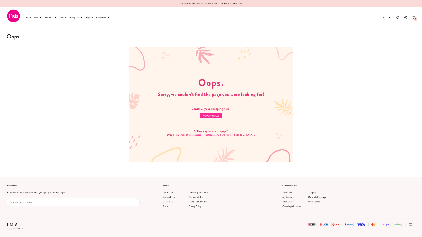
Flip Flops (49, 17)
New (36, 17)
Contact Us (168, 201)
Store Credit (314, 201)
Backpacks (74, 17)
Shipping (312, 192)
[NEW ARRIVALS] (211, 104)
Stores (165, 206)
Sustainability (169, 197)
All (26, 17)
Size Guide (287, 192)
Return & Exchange (317, 197)
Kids (62, 17)
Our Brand (168, 192)
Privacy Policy (195, 206)
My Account (288, 197)
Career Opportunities (198, 192)
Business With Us (196, 197)
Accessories (101, 17)
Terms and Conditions (198, 201)
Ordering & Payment (291, 206)
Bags (88, 17)
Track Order (287, 201)
